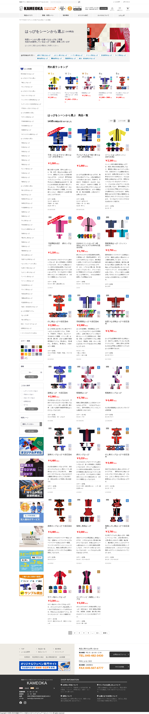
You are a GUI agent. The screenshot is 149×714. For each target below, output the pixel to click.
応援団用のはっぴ (70, 58)
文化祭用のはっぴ (106, 55)
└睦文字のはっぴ (26, 194)
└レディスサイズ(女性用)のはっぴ (31, 104)
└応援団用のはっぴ (26, 302)
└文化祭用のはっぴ (26, 285)
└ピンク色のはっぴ (26, 169)
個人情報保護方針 (51, 657)
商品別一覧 (26, 19)
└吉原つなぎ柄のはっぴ (28, 259)
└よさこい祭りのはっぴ (28, 272)
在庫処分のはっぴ (26, 328)
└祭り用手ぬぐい (26, 319)
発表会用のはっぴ (42, 58)
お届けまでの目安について (108, 696)
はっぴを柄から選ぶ (27, 186)
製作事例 (58, 649)
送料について (67, 696)
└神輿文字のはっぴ (26, 203)
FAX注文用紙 (104, 8)
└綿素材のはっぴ (26, 130)
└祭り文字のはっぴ (26, 190)
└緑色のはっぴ (25, 156)
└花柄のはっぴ (25, 246)
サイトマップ (59, 652)
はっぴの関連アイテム (27, 311)
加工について (42, 652)
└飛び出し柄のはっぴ (27, 238)
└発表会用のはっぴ (26, 294)
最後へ (105, 633)
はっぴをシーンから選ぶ (44, 19)
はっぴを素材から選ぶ (27, 112)
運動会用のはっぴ (56, 58)
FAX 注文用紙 (119, 667)
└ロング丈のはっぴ (26, 87)
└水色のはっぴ (25, 173)
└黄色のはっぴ (25, 164)
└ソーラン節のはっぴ (27, 276)
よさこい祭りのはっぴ (60, 55)
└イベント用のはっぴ (27, 281)
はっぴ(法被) (33, 19)
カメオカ (49, 713)
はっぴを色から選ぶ (27, 138)
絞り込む (31, 377)
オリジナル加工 (83, 15)
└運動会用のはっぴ (26, 298)
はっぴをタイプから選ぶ (28, 78)
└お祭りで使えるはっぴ (28, 268)
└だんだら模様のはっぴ (28, 229)
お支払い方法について (70, 685)
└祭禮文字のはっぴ (26, 199)
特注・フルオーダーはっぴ (29, 324)
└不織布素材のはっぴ (27, 121)
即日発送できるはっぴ (27, 74)
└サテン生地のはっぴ (27, 117)
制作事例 (66, 15)
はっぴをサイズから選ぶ (28, 91)
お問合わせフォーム (119, 654)
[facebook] (20, 702)
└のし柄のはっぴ (26, 220)
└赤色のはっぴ (25, 151)
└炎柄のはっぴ (25, 233)
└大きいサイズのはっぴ (28, 95)
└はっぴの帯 (24, 315)
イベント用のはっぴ (92, 55)
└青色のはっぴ (25, 160)
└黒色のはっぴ (25, 143)
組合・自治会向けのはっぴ (87, 58)
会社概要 (62, 657)
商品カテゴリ (28, 15)
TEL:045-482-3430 (91, 655)
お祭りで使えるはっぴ (43, 55)
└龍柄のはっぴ (25, 242)
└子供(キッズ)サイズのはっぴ (29, 108)
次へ (97, 633)
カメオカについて (103, 15)
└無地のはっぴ (25, 181)
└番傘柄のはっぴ (26, 250)
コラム (120, 15)
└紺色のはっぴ (25, 177)
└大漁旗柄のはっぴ (26, 207)
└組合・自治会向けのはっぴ (29, 307)
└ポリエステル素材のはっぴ (29, 134)
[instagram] (25, 702)
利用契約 (27, 657)
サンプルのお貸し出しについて (109, 685)
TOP (20, 19)
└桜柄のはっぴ (25, 216)
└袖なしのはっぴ (26, 82)
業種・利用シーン (48, 15)
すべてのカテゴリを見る (29, 333)
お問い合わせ (126, 1)
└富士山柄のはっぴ (26, 255)
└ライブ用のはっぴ (26, 289)
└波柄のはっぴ (25, 212)
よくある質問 (116, 1)
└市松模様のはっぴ (26, 225)
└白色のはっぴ (25, 147)
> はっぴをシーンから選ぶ (29, 263)
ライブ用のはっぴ (120, 55)
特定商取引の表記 (38, 657)
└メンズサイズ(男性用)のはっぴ (30, 100)
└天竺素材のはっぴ (26, 125)
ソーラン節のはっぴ (76, 55)
